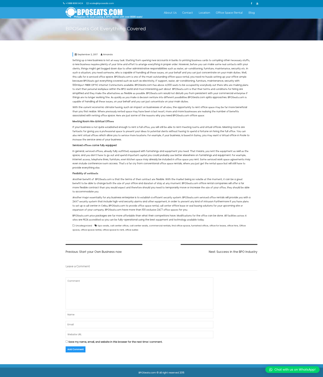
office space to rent (113, 229)
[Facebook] (251, 3)
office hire (232, 225)
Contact (187, 12)
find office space (181, 225)
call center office (119, 225)
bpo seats (103, 225)
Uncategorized (84, 225)
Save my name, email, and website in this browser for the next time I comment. (115, 342)
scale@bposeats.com (101, 3)
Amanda (108, 54)
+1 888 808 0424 (74, 3)
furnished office (199, 225)
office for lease (217, 225)
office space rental (91, 229)
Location (204, 12)
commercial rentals (160, 225)
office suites (131, 229)
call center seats (139, 225)
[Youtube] (257, 3)
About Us (170, 12)
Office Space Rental (229, 12)
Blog (251, 12)
